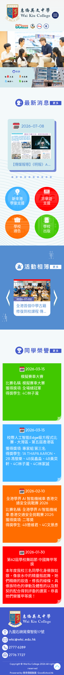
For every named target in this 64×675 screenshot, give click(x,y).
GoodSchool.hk (45, 672)
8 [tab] (42, 178)
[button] (8, 298)
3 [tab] (21, 178)
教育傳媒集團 (29, 672)
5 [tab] (29, 178)
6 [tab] (33, 178)
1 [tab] (12, 178)
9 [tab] (46, 178)
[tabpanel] (32, 145)
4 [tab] (25, 178)
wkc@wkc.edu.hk (22, 639)
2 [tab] (16, 178)
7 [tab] (38, 178)
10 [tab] (51, 178)
